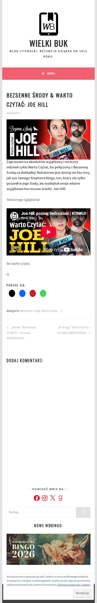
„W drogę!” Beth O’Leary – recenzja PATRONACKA (73, 330)
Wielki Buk (48, 43)
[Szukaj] (83, 512)
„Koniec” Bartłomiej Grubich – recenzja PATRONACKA (21, 333)
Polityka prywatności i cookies (73, 585)
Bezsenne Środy (30, 311)
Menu (51, 73)
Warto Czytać (49, 311)
